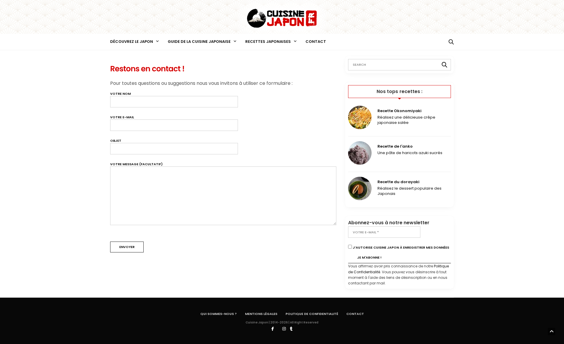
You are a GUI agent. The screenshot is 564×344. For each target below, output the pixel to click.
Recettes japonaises (268, 41)
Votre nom (120, 94)
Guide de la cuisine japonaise (199, 41)
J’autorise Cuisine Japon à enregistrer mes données (400, 247)
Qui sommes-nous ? (218, 313)
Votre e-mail (122, 117)
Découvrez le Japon (131, 41)
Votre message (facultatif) (136, 164)
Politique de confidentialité (312, 313)
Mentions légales (261, 313)
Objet (115, 141)
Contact (316, 41)
